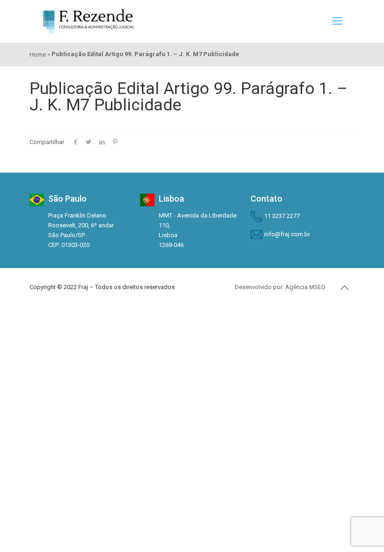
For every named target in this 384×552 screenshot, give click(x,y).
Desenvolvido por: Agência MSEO (280, 287)
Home (38, 54)
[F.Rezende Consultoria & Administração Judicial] (87, 21)
